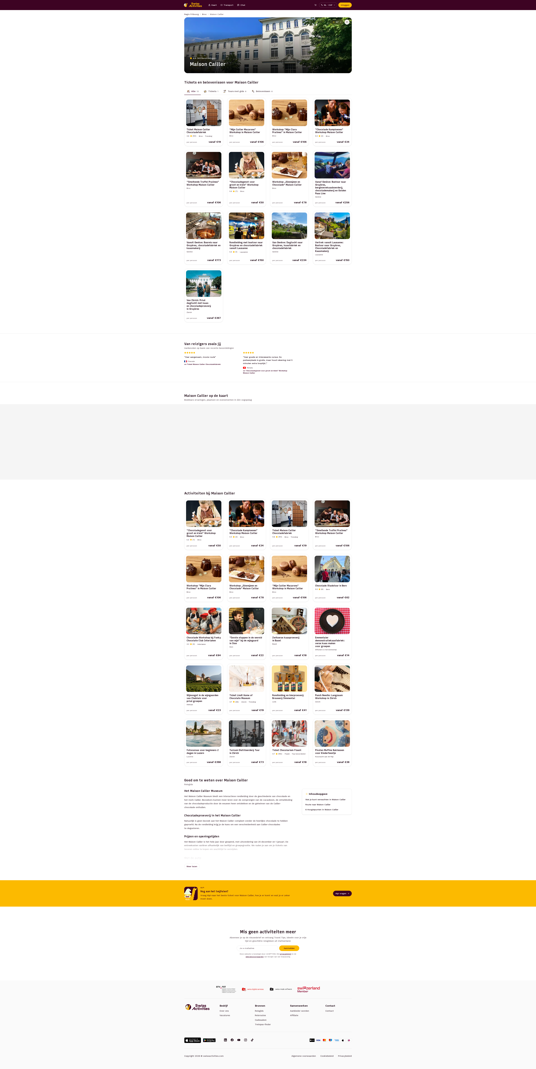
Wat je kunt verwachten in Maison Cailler (325, 799)
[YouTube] (239, 1040)
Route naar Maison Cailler (318, 804)
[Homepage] (194, 5)
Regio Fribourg (191, 14)
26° (337, 22)
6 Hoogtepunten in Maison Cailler (321, 809)
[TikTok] (252, 1040)
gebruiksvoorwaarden (255, 957)
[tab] (192, 91)
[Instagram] (245, 1040)
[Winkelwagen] (315, 5)
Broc (204, 14)
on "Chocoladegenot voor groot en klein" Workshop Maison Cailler (265, 372)
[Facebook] (232, 1040)
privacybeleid (285, 954)
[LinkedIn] (225, 1040)
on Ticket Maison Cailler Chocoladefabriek (202, 364)
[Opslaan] (347, 22)
